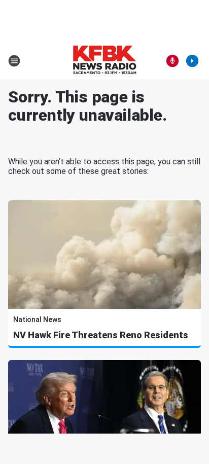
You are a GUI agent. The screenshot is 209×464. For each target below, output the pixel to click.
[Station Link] (104, 61)
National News (37, 319)
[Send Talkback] (172, 61)
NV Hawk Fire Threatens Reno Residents (100, 335)
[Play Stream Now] (192, 61)
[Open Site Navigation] (14, 61)
